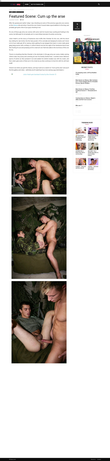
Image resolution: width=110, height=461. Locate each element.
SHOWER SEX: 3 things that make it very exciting (80, 152)
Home (27, 4)
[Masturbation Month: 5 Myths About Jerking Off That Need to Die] (93, 130)
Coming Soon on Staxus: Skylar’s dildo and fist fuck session (85, 98)
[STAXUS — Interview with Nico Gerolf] (81, 161)
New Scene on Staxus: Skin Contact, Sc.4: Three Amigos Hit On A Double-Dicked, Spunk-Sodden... (87, 81)
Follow (77, 22)
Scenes (14, 12)
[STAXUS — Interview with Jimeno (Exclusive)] (93, 161)
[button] (99, 4)
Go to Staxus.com (37, 4)
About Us (93, 459)
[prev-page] (77, 111)
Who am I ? (79, 105)
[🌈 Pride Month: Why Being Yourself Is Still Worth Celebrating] (81, 130)
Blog (15, 9)
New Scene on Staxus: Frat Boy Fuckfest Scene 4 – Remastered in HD (86, 90)
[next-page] (79, 111)
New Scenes (79, 85)
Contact (99, 459)
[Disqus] (39, 388)
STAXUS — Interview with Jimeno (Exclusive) (93, 168)
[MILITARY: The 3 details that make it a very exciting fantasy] (93, 146)
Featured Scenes (20, 12)
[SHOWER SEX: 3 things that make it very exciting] (81, 146)
